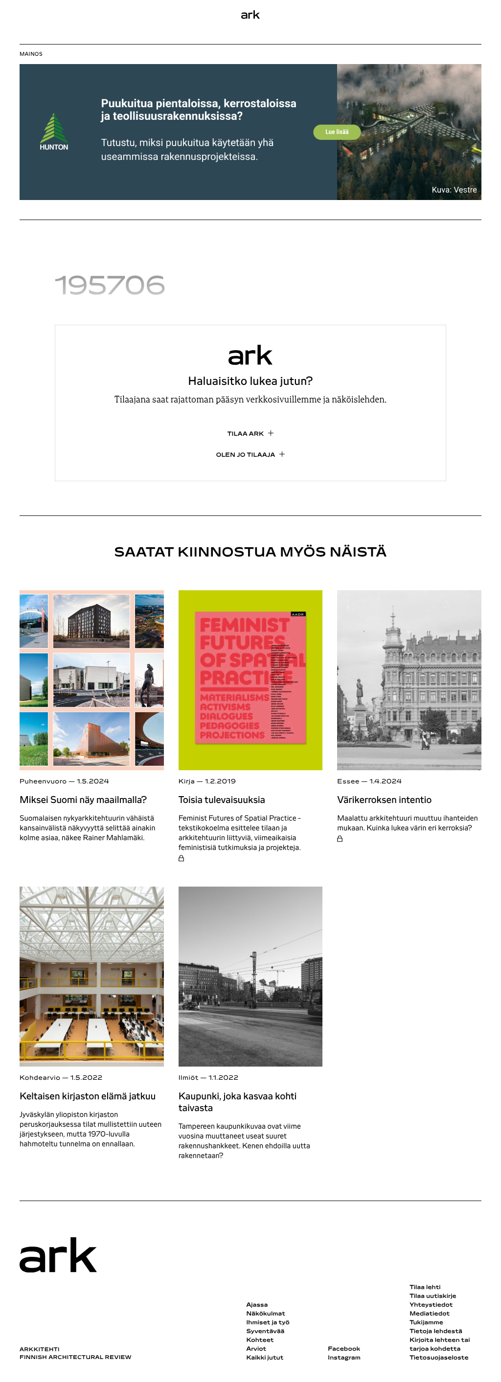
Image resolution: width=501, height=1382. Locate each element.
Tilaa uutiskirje (433, 1296)
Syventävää (265, 1332)
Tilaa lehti (425, 1288)
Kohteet (259, 1340)
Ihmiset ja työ (267, 1323)
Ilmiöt (189, 1078)
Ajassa (257, 1305)
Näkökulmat (265, 1314)
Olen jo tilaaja (245, 455)
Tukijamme (426, 1323)
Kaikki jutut (264, 1358)
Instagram (344, 1358)
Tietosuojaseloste (439, 1358)
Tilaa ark (246, 434)
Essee (348, 782)
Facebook (344, 1349)
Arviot (256, 1349)
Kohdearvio (40, 1078)
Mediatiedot (430, 1314)
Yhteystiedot (431, 1305)
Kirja (187, 782)
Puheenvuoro (43, 782)
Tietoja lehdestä (436, 1332)
